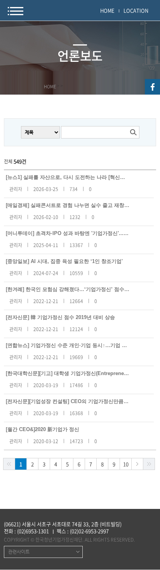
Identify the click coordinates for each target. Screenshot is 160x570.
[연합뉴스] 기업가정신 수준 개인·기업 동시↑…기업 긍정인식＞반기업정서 (68, 345)
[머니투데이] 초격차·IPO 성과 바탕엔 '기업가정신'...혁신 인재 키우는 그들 (68, 233)
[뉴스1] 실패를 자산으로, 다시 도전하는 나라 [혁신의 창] (68, 177)
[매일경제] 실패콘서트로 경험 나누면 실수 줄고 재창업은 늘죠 (68, 205)
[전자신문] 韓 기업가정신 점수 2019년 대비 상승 (60, 317)
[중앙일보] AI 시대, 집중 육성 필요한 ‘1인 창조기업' (64, 261)
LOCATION (135, 10)
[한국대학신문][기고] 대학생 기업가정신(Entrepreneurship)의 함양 (68, 373)
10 (126, 464)
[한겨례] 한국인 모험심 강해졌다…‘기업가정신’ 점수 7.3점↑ (68, 289)
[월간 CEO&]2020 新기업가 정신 (42, 429)
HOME (107, 10)
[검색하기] (133, 132)
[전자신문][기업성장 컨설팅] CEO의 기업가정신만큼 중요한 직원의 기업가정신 (68, 401)
